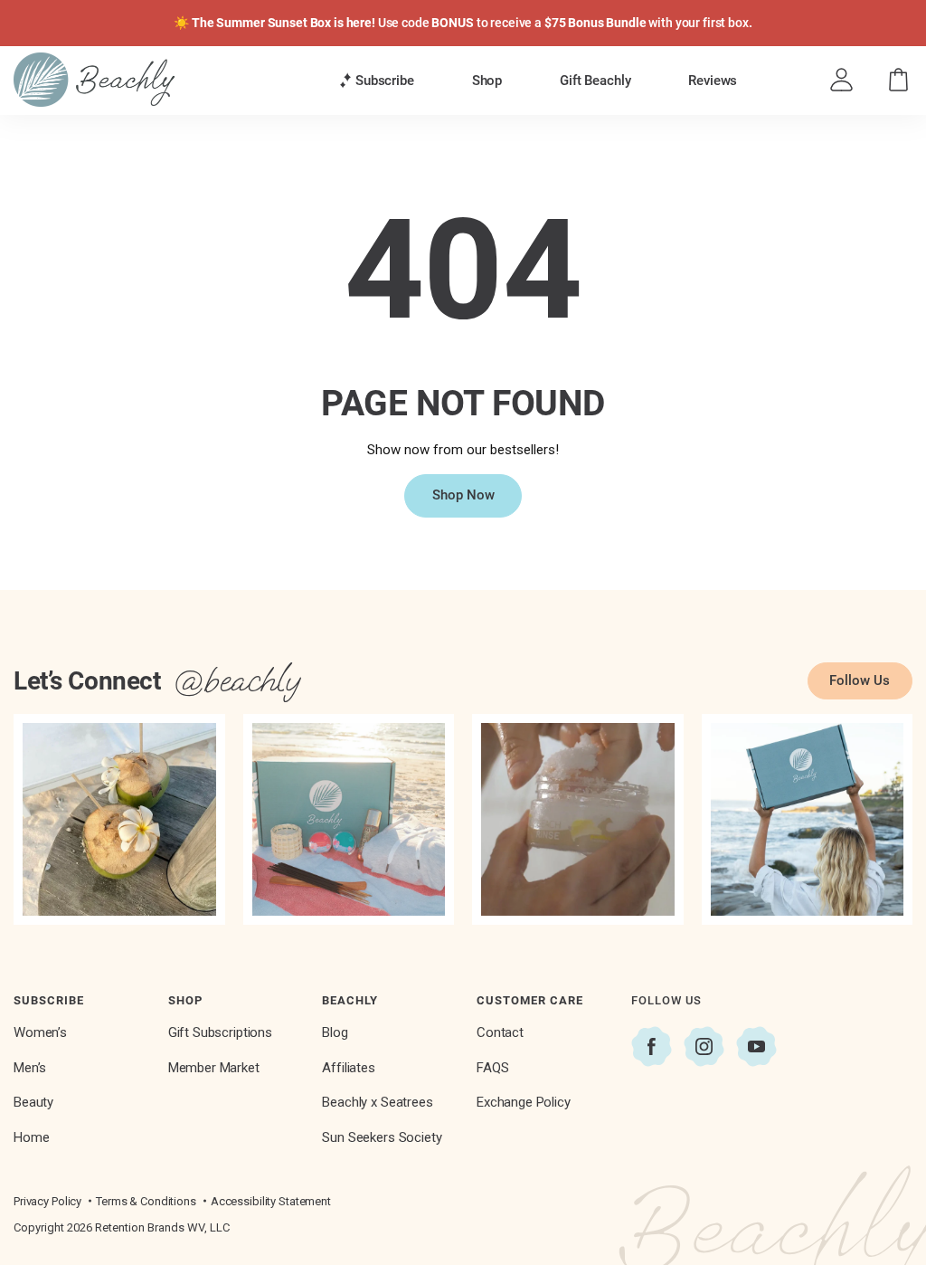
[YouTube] (756, 1046)
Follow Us (859, 680)
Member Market (214, 1068)
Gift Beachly (595, 80)
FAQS (492, 1068)
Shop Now (463, 495)
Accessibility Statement (271, 1201)
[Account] (841, 80)
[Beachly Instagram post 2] (349, 820)
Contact (500, 1032)
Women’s (40, 1032)
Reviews (712, 80)
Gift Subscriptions (220, 1032)
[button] (376, 81)
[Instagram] (704, 1046)
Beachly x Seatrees (377, 1102)
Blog (334, 1032)
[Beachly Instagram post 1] (119, 820)
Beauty (33, 1102)
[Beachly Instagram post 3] (578, 820)
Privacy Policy (47, 1201)
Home (31, 1137)
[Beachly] (94, 79)
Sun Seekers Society (381, 1137)
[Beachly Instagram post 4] (807, 820)
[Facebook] (651, 1046)
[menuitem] (376, 80)
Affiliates (348, 1068)
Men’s (30, 1068)
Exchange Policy (524, 1102)
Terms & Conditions (146, 1201)
